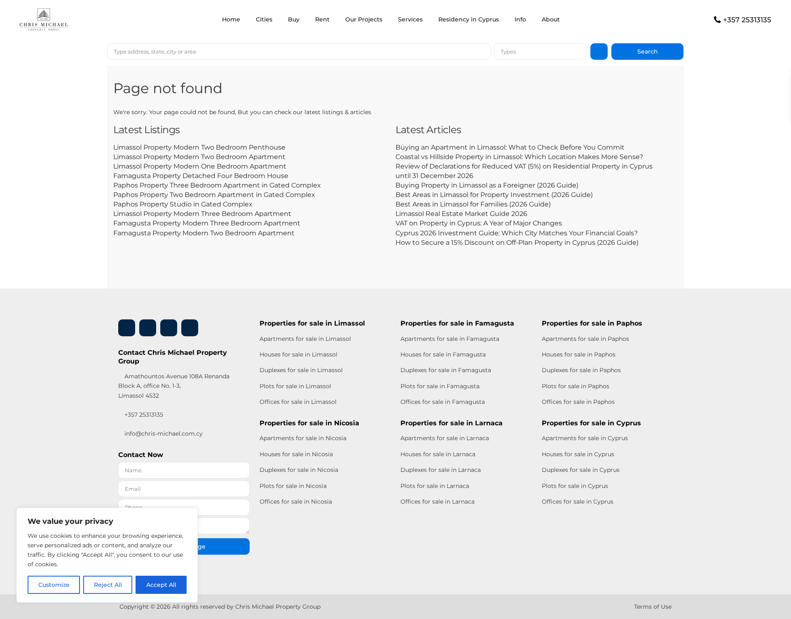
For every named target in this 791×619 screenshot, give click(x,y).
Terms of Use (653, 606)
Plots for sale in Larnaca (434, 486)
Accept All (161, 585)
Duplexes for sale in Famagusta (445, 370)
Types (508, 51)
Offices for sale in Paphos (578, 402)
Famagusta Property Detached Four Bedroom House (200, 176)
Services (410, 19)
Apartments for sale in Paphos (585, 338)
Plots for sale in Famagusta (440, 386)
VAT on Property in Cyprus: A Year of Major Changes (479, 223)
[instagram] (189, 327)
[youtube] (168, 327)
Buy (294, 19)
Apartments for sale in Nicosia (303, 438)
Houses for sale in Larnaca (437, 454)
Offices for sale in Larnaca (437, 501)
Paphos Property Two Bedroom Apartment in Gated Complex (214, 195)
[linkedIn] (147, 327)
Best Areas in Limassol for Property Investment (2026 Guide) (494, 195)
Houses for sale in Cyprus (578, 454)
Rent (322, 19)
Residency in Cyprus (468, 19)
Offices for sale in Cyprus (577, 501)
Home (231, 19)
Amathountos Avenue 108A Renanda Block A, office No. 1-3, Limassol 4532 (173, 386)
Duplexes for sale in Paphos (581, 370)
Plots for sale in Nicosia (293, 486)
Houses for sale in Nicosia (296, 454)
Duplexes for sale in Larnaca (440, 470)
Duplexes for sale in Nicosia (299, 470)
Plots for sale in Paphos (575, 386)
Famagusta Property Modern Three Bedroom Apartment (206, 223)
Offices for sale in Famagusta (442, 402)
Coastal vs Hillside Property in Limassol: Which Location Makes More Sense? (519, 157)
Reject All (108, 585)
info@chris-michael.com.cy (163, 433)
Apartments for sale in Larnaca (444, 438)
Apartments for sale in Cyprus (585, 438)
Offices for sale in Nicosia (296, 501)
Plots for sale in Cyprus (575, 486)
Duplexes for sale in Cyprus (581, 470)
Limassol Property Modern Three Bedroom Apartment (202, 214)
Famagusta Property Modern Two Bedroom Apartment (204, 233)
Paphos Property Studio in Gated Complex (183, 204)
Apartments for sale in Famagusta (449, 338)
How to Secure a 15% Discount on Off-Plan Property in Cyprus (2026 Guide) (517, 242)
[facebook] (126, 327)
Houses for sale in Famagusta (443, 354)
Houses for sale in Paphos (578, 354)
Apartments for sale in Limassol (305, 338)
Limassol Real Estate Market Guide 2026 (461, 214)
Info (520, 19)
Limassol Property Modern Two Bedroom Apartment (199, 157)
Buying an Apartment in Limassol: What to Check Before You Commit (510, 147)
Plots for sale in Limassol (295, 386)
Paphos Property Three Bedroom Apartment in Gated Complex (217, 185)
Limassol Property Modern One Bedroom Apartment (199, 166)
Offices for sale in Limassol (298, 402)
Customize (54, 585)
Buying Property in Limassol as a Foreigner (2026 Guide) (487, 185)
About (551, 19)
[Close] (189, 515)
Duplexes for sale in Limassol (301, 370)
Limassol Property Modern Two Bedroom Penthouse (199, 147)
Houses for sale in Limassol (298, 354)
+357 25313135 (747, 20)
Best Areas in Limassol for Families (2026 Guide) (473, 204)
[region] (107, 555)
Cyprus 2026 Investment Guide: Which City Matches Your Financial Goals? (517, 233)
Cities (264, 19)
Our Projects (363, 19)
